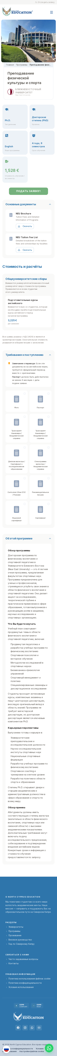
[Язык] (6, 1049)
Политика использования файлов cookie (29, 978)
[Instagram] (25, 1027)
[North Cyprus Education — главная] (17, 11)
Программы (22, 65)
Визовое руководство (20, 939)
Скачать (27, 226)
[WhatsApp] (32, 1027)
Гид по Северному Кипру (22, 944)
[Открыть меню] (51, 11)
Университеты (16, 927)
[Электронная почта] (39, 1027)
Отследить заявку (46, 2)
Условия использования (21, 987)
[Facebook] (18, 1027)
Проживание (15, 935)
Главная (10, 65)
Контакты (14, 963)
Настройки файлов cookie (31, 1051)
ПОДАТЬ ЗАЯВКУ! (28, 191)
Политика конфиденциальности (25, 983)
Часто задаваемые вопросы (23, 959)
